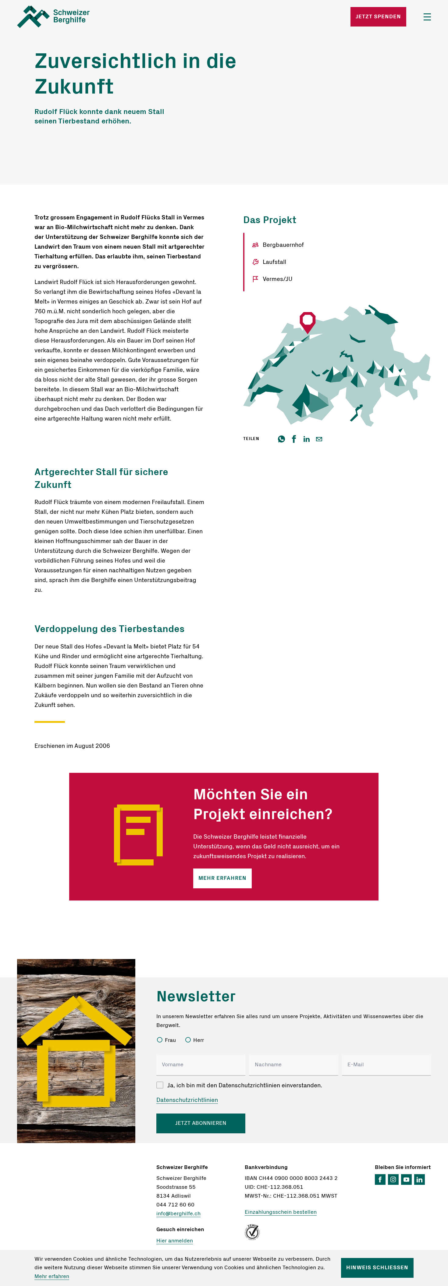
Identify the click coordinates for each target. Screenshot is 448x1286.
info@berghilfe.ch (178, 1214)
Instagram (393, 1179)
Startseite (85, 17)
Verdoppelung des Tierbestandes (109, 629)
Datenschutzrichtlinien (187, 1100)
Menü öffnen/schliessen (427, 16)
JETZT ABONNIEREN (200, 1123)
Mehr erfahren (222, 878)
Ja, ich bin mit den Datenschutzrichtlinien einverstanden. (244, 1085)
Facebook (380, 1179)
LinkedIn (419, 1179)
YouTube (406, 1179)
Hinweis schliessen (377, 1267)
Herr (198, 1040)
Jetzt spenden (378, 17)
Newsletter (196, 996)
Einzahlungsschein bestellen (281, 1212)
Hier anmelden (174, 1241)
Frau (170, 1040)
